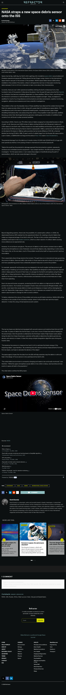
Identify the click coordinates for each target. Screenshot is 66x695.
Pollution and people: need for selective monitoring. (15, 470)
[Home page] (33, 2)
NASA (8, 440)
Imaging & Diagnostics (40, 653)
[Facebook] (50, 20)
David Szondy (14, 500)
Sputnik (61, 92)
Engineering (53, 644)
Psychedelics (37, 658)
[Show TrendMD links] (63, 477)
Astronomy (5, 8)
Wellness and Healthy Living (39, 661)
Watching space (6, 466)
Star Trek (38, 135)
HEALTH (36, 642)
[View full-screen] (64, 26)
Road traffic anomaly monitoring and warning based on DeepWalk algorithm (21, 453)
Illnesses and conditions (40, 644)
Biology (20, 647)
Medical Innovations (39, 649)
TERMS (3, 656)
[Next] (62, 540)
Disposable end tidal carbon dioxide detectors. (13, 462)
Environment (21, 644)
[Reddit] (60, 20)
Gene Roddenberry (52, 135)
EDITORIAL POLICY (7, 651)
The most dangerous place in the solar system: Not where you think (33, 544)
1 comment (34, 492)
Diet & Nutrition (38, 666)
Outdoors (52, 649)
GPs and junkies (6, 457)
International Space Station (40, 485)
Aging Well (37, 664)
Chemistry (20, 649)
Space (19, 658)
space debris (49, 76)
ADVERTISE (5, 653)
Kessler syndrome (24, 239)
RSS (3, 663)
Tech (51, 647)
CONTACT (4, 660)
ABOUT (3, 649)
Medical (20, 653)
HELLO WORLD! (6, 644)
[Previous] (4, 540)
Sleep (35, 671)
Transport (52, 651)
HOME (3, 642)
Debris (26, 485)
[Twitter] (53, 20)
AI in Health (37, 651)
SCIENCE (20, 642)
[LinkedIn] (57, 20)
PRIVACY (4, 658)
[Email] (63, 20)
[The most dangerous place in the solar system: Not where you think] (33, 531)
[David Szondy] (5, 502)
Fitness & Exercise (39, 669)
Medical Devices (38, 656)
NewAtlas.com (54, 642)
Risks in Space (5, 449)
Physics (20, 656)
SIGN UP (4, 647)
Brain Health (37, 647)
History (20, 651)
